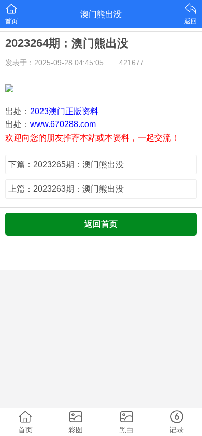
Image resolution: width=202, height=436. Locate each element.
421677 (131, 62)
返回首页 (101, 224)
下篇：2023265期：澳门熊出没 (66, 164)
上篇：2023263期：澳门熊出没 (66, 188)
